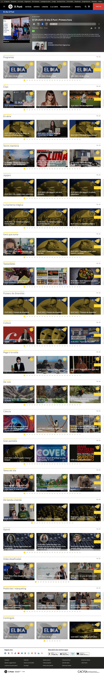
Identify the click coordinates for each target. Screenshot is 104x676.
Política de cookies (66, 665)
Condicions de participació (11, 665)
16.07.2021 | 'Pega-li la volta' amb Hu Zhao (51, 370)
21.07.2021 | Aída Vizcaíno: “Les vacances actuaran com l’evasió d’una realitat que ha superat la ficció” (52, 546)
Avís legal (26, 665)
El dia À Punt (8, 12)
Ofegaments (28, 1)
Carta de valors (65, 662)
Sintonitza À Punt (66, 660)
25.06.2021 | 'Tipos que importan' (83, 342)
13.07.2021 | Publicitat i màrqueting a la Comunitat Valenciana (51, 606)
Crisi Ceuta (20, 1)
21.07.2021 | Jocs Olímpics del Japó (51, 489)
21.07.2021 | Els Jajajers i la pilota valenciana (83, 193)
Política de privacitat (48, 665)
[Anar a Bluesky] (22, 653)
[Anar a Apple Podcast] (35, 653)
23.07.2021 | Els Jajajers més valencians (18, 194)
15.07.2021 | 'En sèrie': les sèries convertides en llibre (49, 134)
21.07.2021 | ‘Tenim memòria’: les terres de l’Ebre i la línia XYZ (16, 164)
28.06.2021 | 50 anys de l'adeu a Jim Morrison (84, 577)
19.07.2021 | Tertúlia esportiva (82, 106)
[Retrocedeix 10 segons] (38, 24)
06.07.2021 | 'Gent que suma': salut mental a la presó (83, 252)
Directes (98, 6)
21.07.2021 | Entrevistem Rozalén (50, 106)
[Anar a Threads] (26, 653)
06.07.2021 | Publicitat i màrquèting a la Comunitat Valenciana (84, 606)
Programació (65, 7)
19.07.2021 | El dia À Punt (80, 76)
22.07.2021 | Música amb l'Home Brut (18, 106)
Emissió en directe (85, 660)
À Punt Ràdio (70, 1)
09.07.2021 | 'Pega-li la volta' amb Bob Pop (85, 370)
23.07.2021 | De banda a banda (15, 519)
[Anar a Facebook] (5, 653)
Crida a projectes (47, 662)
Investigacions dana (45, 1)
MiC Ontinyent (35, 1)
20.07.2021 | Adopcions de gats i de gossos (83, 488)
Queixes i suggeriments (10, 662)
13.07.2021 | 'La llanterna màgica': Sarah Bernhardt (50, 223)
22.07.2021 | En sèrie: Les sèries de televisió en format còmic (16, 134)
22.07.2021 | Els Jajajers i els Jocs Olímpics (50, 193)
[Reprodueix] (42, 24)
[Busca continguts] (85, 7)
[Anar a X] (9, 653)
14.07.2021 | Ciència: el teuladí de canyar (50, 429)
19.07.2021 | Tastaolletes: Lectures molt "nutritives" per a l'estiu (17, 282)
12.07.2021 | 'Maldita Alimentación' (50, 283)
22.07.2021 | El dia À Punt (13, 76)
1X (99, 24)
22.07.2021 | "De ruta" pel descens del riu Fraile (18, 400)
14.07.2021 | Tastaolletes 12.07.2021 (84, 637)
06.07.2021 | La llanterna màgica (83, 224)
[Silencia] (34, 24)
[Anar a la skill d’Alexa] (72, 653)
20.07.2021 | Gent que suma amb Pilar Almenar (18, 252)
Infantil (78, 7)
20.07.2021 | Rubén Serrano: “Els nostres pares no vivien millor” (82, 547)
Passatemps (78, 1)
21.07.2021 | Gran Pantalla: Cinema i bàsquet (17, 459)
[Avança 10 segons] (46, 24)
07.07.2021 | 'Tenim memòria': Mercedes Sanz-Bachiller (81, 164)
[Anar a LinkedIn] (39, 653)
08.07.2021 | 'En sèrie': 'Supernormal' (84, 135)
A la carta (54, 7)
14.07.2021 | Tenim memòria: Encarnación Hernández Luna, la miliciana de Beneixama (49, 163)
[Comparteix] (95, 28)
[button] (24, 80)
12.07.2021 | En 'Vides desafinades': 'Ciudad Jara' (50, 577)
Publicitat (26, 660)
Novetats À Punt (61, 1)
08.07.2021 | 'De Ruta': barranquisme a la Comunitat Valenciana (85, 400)
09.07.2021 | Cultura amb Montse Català (50, 341)
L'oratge (54, 1)
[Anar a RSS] (42, 653)
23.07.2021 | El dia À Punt (13, 637)
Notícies (28, 7)
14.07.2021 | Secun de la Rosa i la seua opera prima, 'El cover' (52, 459)
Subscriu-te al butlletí (29, 662)
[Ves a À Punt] (15, 6)
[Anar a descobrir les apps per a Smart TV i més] (82, 653)
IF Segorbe (7, 1)
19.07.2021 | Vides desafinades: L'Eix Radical (17, 577)
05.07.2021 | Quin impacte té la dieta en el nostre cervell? (84, 282)
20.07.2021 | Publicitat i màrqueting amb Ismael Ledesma (17, 606)
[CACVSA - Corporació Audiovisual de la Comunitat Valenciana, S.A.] (89, 671)
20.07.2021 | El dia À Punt (47, 637)
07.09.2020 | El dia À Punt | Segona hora (59, 45)
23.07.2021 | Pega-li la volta (14, 371)
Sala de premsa (46, 660)
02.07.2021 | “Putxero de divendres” (84, 312)
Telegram (100, 1)
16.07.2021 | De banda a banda (49, 519)
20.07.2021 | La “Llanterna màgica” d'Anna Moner (17, 223)
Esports (37, 7)
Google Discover (86, 1)
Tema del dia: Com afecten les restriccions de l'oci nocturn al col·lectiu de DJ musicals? (15, 487)
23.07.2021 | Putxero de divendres (16, 312)
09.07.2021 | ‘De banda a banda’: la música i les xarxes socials (83, 518)
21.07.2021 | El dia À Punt (47, 76)
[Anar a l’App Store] (64, 653)
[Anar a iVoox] (32, 653)
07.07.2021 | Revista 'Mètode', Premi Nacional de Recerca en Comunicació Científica (84, 428)
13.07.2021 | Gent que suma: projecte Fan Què (51, 252)
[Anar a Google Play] (53, 653)
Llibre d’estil (84, 662)
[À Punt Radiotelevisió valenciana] (12, 671)
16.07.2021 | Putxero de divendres (50, 312)
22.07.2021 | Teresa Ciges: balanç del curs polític (17, 547)
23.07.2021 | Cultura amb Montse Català (16, 341)
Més (97, 56)
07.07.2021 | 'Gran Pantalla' (81, 460)
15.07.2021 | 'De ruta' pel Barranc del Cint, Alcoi (51, 400)
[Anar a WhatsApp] (29, 653)
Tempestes (13, 1)
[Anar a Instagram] (12, 653)
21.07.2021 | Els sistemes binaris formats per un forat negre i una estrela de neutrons (16, 428)
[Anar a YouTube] (19, 653)
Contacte (7, 660)
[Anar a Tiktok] (16, 653)
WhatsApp (94, 1)
